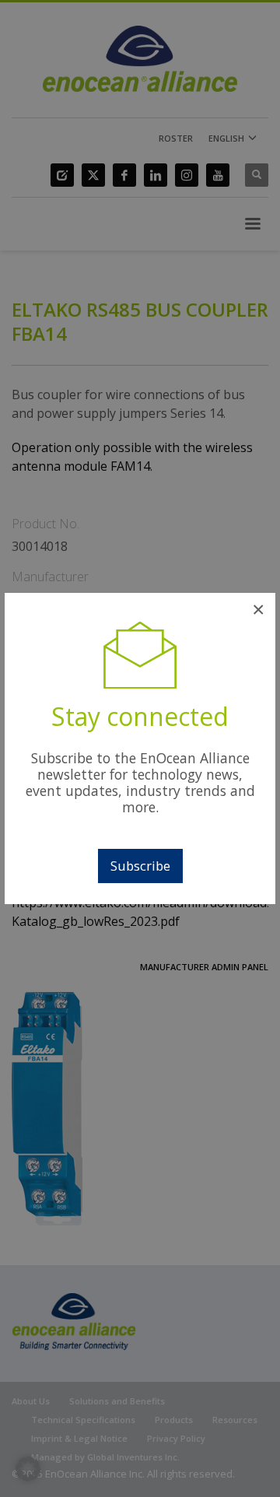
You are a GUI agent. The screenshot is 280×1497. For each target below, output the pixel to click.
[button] (28, 1469)
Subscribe (140, 866)
